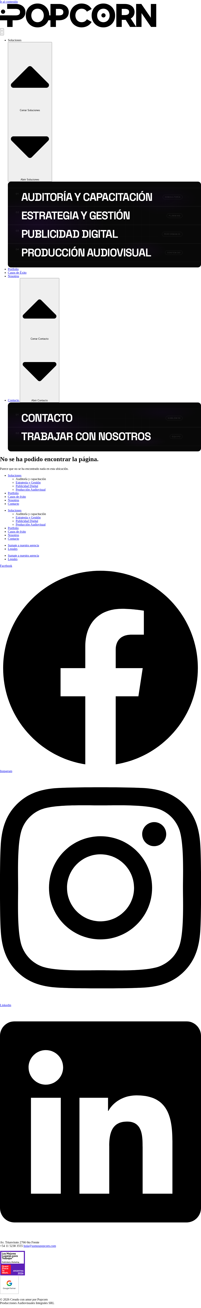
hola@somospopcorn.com (40, 1246)
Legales (12, 549)
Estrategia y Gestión (28, 482)
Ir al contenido (9, 1)
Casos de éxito (17, 496)
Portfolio (13, 493)
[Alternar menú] (2, 31)
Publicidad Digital (27, 486)
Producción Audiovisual (31, 489)
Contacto (13, 503)
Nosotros (13, 500)
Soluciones (14, 475)
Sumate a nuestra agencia (23, 545)
